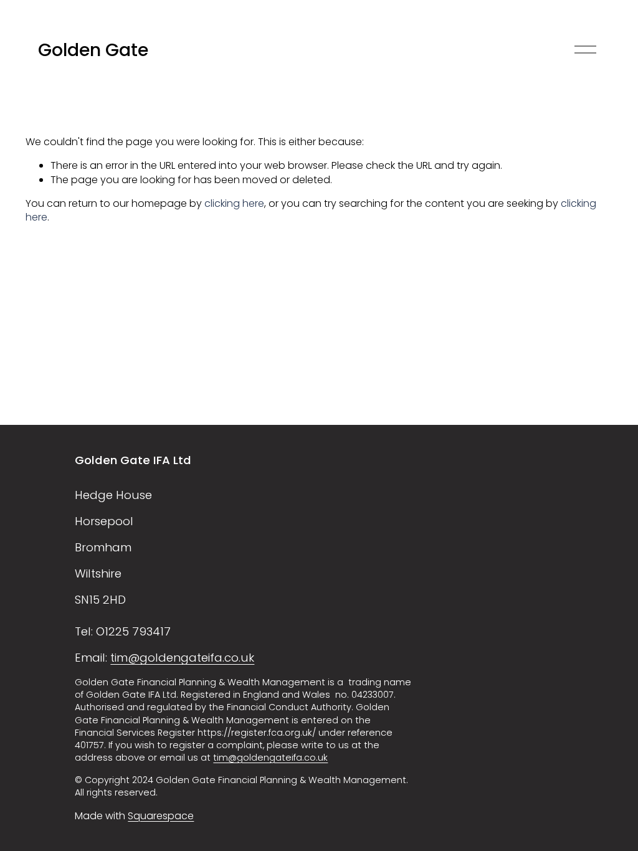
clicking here (234, 203)
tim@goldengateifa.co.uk (182, 657)
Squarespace (161, 816)
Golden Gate (93, 49)
